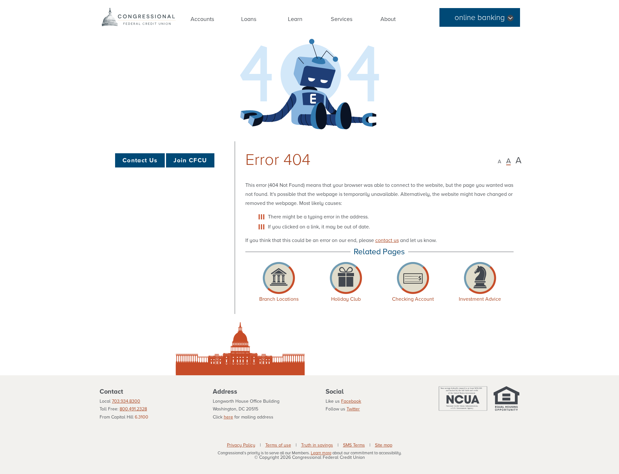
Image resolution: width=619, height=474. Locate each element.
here (228, 417)
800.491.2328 (133, 409)
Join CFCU (190, 160)
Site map (383, 445)
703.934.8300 (126, 401)
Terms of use (278, 445)
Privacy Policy (241, 445)
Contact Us (140, 160)
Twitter (353, 409)
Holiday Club (346, 299)
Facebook (351, 401)
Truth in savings (317, 445)
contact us (387, 240)
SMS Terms (354, 445)
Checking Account (413, 299)
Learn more (321, 453)
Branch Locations (279, 299)
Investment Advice (480, 299)
